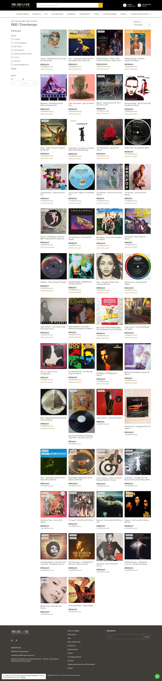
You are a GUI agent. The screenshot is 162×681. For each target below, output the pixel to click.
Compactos (36, 14)
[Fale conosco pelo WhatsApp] (157, 676)
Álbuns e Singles (22, 14)
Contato (123, 14)
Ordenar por (137, 21)
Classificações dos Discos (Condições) (144, 14)
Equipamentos (84, 14)
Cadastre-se (131, 6)
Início (12, 21)
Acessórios (71, 14)
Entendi (23, 677)
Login (129, 4)
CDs (46, 14)
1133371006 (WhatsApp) (20, 651)
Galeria (70, 668)
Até (23, 79)
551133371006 (16, 648)
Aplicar (35, 83)
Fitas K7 (96, 14)
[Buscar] (100, 5)
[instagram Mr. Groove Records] (12, 640)
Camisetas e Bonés (109, 14)
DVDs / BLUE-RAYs (57, 14)
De (12, 79)
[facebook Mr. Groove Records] (16, 640)
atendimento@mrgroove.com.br (22, 655)
